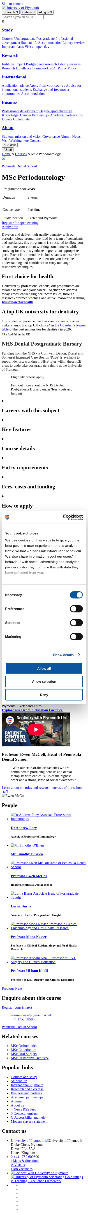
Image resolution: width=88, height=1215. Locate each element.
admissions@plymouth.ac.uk (31, 1015)
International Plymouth (27, 1085)
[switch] (76, 608)
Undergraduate (24, 38)
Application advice (15, 85)
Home (6, 154)
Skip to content (12, 4)
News (76, 136)
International (14, 77)
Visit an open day (37, 47)
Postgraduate (45, 38)
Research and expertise (27, 1089)
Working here (19, 140)
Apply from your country (47, 85)
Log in (45, 12)
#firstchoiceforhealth (17, 302)
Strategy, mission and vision (22, 136)
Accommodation (50, 42)
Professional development (20, 111)
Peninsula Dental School (19, 166)
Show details (63, 655)
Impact (20, 64)
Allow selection (44, 681)
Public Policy (67, 68)
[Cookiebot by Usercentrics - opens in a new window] (63, 517)
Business (9, 102)
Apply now (10, 227)
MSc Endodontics (23, 1050)
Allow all (44, 668)
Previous (8, 988)
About (8, 127)
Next (18, 988)
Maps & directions (25, 1161)
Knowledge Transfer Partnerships (25, 115)
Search (11, 12)
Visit (5, 140)
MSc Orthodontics (24, 1046)
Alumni (65, 136)
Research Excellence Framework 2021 (29, 68)
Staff (8, 149)
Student (10, 145)
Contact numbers (24, 1113)
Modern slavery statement (29, 1121)
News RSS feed (23, 1109)
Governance (51, 136)
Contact (35, 140)
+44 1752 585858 (23, 1019)
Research (10, 55)
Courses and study (24, 1077)
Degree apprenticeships (55, 111)
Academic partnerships (66, 115)
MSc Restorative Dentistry (30, 1058)
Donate (7, 119)
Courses (7, 38)
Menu (28, 12)
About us (17, 1105)
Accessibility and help (28, 1117)
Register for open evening (20, 223)
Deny (44, 694)
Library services (74, 42)
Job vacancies (21, 1169)
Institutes (8, 64)
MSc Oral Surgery (24, 1054)
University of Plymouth (27, 1140)
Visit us (18, 1165)
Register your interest (17, 1007)
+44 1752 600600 (25, 1157)
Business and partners (26, 1093)
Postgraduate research (41, 64)
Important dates (13, 47)
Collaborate (21, 119)
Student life (29, 42)
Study (7, 30)
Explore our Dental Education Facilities (32, 710)
